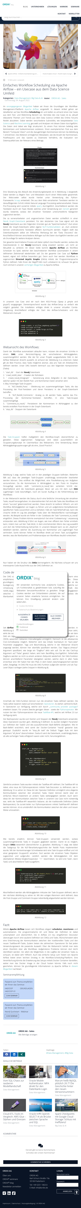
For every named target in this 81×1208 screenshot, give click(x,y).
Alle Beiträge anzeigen (27, 1034)
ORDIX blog (8, 1183)
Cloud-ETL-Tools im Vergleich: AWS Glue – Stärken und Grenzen (14, 1116)
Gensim (66, 209)
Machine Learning (22, 123)
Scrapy (17, 200)
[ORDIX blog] (8, 4)
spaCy (39, 206)
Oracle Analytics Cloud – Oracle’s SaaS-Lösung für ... (58, 74)
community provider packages (63, 706)
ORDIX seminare (10, 1179)
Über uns (7, 1175)
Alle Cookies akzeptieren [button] (40, 617)
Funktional (24, 627)
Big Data (69, 1053)
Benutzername (63, 1174)
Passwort (60, 1181)
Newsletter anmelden (12, 1186)
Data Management (22, 98)
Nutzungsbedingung (28, 1203)
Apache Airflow (32, 109)
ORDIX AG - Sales (58, 98)
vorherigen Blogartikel (33, 265)
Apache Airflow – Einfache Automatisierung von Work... (24, 74)
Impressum (6, 1203)
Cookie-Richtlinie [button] (26, 606)
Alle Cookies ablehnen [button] (55, 617)
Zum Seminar (12, 996)
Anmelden (67, 1191)
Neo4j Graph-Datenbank (14, 221)
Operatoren (49, 704)
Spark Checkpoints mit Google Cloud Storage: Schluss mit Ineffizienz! (65, 1118)
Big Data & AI (37, 98)
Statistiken (24, 630)
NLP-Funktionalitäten (52, 227)
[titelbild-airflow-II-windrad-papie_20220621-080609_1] (40, 46)
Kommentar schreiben (41, 1162)
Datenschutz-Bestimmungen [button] (31, 609)
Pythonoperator (67, 709)
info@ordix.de (42, 1187)
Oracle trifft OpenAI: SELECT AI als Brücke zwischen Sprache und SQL (40, 1118)
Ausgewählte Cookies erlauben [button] (24, 617)
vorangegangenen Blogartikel (19, 106)
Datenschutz (16, 1203)
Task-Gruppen (14, 437)
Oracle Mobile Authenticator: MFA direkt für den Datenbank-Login (39, 1085)
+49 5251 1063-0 (40, 1185)
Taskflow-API (48, 712)
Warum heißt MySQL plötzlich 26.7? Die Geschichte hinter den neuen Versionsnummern (66, 1086)
